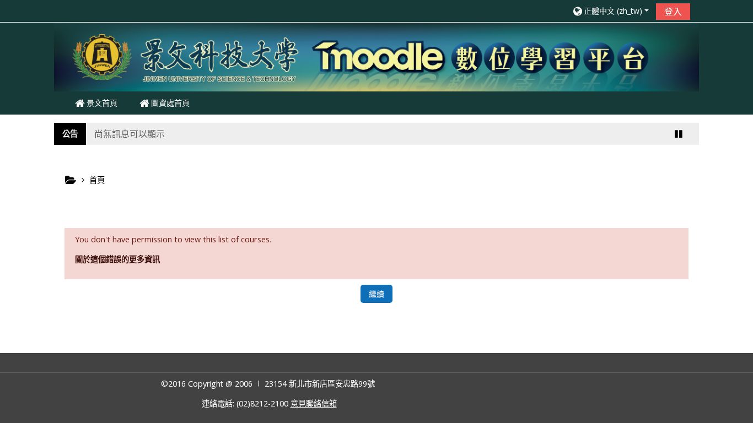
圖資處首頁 (169, 102)
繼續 (376, 294)
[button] (610, 10)
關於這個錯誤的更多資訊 (117, 259)
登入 (673, 12)
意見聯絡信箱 (314, 403)
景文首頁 (100, 102)
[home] (376, 56)
